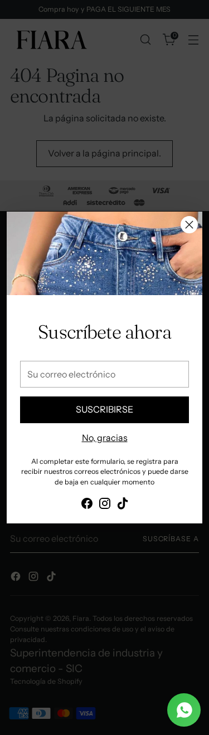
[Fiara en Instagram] (104, 505)
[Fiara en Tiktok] (122, 505)
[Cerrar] (189, 224)
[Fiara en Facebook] (87, 505)
